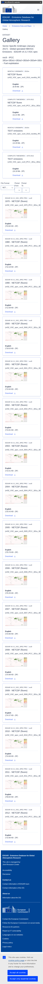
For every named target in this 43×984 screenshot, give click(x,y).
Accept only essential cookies (23, 979)
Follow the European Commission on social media (21, 923)
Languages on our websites (13, 935)
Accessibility (7, 870)
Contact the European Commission (15, 919)
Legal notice (7, 947)
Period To (24, 184)
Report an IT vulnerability (12, 931)
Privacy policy (8, 943)
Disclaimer (6, 874)
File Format (5, 183)
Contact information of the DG (13, 888)
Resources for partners (11, 927)
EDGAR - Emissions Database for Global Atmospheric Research (18, 857)
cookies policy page (16, 960)
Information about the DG (12, 898)
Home (5, 26)
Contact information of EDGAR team (16, 884)
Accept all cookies (18, 972)
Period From (17, 184)
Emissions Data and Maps (21, 26)
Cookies (6, 939)
